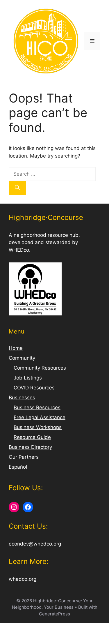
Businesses (22, 397)
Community (22, 358)
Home (16, 348)
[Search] (17, 188)
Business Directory (30, 447)
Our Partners (24, 457)
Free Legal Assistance (39, 417)
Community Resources (40, 368)
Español (18, 467)
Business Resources (37, 407)
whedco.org (22, 579)
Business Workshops (38, 427)
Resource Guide (32, 437)
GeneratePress (54, 614)
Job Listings (28, 378)
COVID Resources (34, 388)
